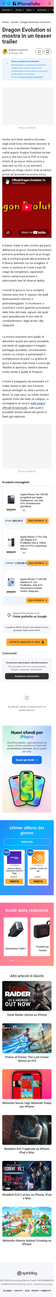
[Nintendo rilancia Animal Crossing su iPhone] (27, 1222)
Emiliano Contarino (18, 50)
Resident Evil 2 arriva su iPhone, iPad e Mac (26, 1196)
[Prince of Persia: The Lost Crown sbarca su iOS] (27, 1038)
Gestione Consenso (43, 1284)
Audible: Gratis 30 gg (38, 869)
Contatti (18, 1290)
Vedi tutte (27, 841)
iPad (18, 9)
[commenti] (39, 51)
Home (5, 22)
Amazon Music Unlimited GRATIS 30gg (14, 870)
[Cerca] (8, 3)
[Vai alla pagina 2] (16, 960)
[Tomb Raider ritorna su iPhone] (27, 996)
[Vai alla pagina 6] (26, 960)
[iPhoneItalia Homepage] (26, 3)
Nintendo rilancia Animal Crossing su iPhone (27, 1242)
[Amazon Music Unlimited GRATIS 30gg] (14, 857)
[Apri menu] (41, 3)
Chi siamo (7, 1290)
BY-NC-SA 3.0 (26, 1284)
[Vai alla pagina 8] (32, 960)
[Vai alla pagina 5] (24, 960)
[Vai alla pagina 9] (35, 960)
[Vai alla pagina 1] (12, 960)
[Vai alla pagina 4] (21, 960)
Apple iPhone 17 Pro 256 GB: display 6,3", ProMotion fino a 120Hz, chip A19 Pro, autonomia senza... (33, 542)
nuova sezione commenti (31, 77)
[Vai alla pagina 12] (43, 960)
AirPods (41, 9)
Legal (27, 1290)
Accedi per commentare (27, 676)
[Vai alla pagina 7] (29, 960)
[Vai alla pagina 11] (40, 960)
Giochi (14, 22)
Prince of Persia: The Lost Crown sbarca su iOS (27, 1058)
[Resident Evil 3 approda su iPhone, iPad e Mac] (27, 1130)
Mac (29, 9)
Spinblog (16, 1280)
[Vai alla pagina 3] (18, 960)
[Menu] (3, 3)
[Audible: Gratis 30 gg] (38, 857)
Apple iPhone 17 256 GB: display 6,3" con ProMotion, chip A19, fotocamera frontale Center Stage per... (33, 585)
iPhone (6, 9)
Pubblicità (46, 1290)
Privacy (35, 1290)
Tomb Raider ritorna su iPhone (27, 1015)
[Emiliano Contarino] (5, 51)
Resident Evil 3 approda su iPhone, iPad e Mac (27, 1150)
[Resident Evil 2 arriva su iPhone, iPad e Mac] (27, 1176)
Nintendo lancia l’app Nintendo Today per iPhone (27, 1104)
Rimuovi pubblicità (26, 128)
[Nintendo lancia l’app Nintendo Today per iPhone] (27, 1084)
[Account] (50, 3)
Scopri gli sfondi (25, 759)
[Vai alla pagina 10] (37, 960)
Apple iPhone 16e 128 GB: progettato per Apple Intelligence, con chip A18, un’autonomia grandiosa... (34, 500)
